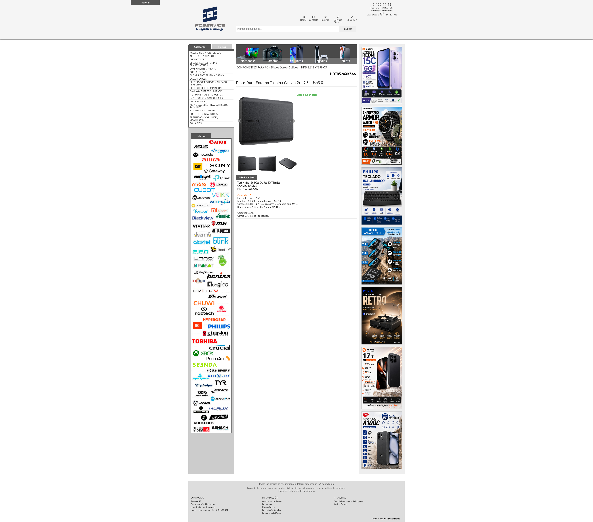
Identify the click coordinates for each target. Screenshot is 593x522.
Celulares (296, 61)
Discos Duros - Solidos (284, 67)
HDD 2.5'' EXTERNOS (314, 67)
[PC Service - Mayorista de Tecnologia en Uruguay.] (210, 19)
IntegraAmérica (393, 518)
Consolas (321, 61)
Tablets (345, 61)
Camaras (272, 61)
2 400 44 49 (381, 4)
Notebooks (248, 61)
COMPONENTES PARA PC (252, 67)
